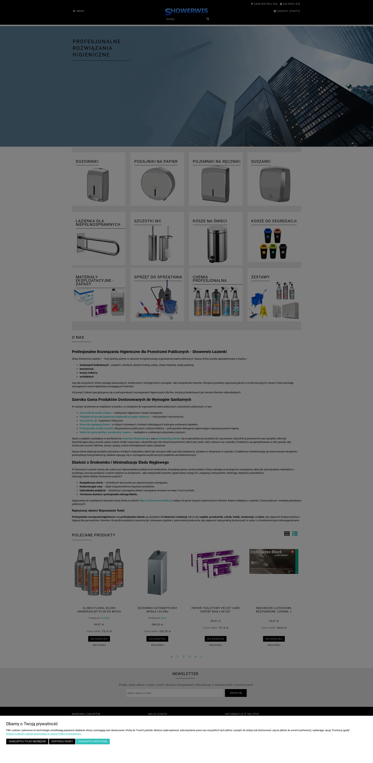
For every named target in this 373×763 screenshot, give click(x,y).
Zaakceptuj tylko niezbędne (27, 741)
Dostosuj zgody (62, 741)
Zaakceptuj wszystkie (92, 741)
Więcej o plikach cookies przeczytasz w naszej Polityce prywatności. (43, 733)
